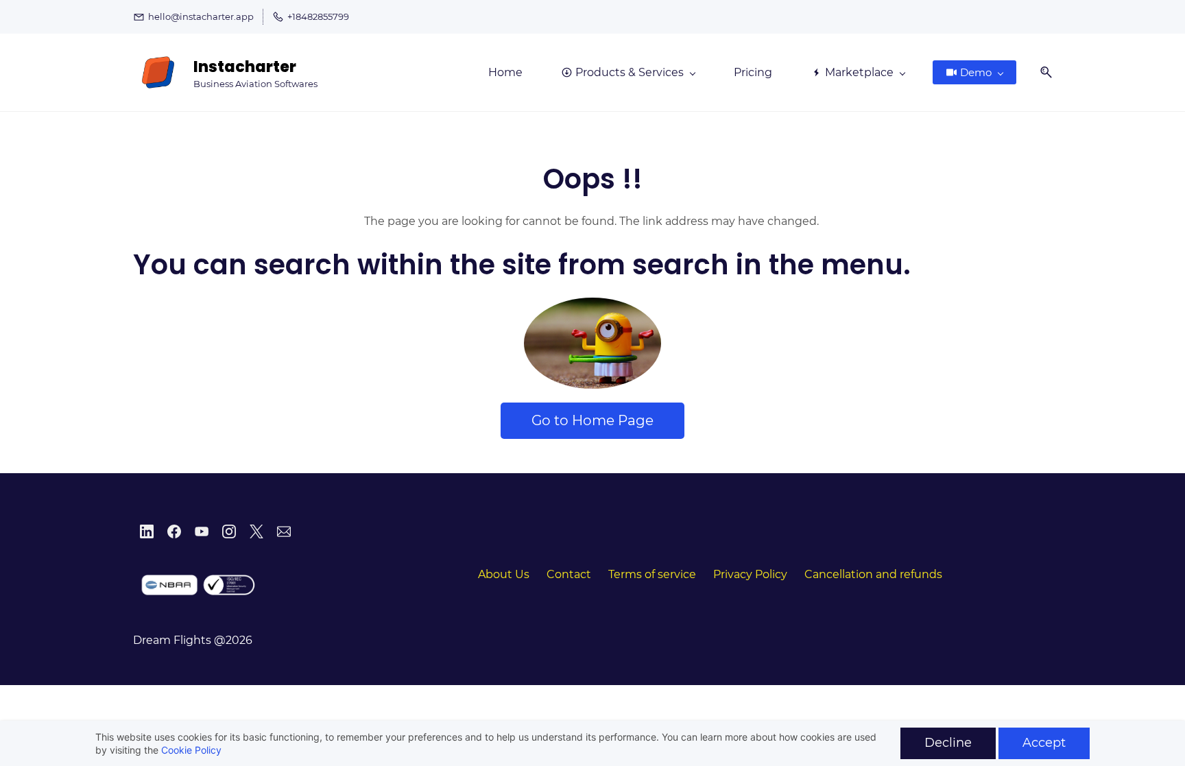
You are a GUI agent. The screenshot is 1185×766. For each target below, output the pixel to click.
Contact (569, 574)
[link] (592, 306)
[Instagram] (229, 531)
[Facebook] (174, 531)
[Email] (284, 531)
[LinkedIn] (146, 531)
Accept (1044, 742)
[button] (1041, 72)
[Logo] (158, 72)
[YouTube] (201, 531)
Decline (948, 742)
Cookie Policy (191, 750)
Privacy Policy (750, 574)
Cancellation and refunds (873, 574)
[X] (256, 531)
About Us (503, 574)
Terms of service (652, 574)
